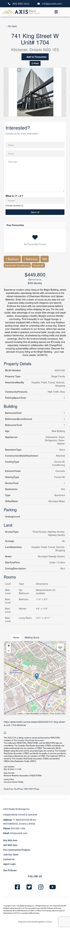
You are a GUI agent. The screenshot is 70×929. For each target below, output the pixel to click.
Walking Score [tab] (32, 637)
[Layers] (60, 646)
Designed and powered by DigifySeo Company (35, 922)
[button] (56, 12)
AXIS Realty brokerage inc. (16, 809)
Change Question (14, 205)
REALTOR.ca (13, 737)
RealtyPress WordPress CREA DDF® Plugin (21, 789)
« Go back (11, 26)
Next (63, 92)
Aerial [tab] (16, 637)
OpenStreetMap (32, 713)
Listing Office (9, 779)
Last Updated (9, 766)
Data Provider (9, 773)
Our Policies (10, 870)
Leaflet (20, 713)
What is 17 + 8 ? (14, 196)
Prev (6, 92)
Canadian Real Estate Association (30, 740)
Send (34, 212)
